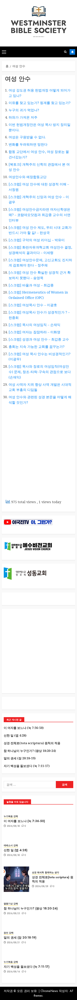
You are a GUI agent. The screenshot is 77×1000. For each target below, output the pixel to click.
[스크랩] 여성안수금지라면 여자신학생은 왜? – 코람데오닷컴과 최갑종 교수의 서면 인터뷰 (39, 214)
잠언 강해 (8, 932)
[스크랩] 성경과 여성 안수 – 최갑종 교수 (39, 339)
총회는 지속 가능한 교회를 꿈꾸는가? (36, 346)
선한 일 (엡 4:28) (15, 735)
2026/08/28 (41, 886)
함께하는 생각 (52, 872)
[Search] (65, 51)
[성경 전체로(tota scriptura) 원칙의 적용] (16, 879)
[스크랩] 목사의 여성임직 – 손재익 (34, 324)
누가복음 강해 (11, 816)
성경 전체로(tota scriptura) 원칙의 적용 (32, 743)
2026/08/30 (13, 826)
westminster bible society (39, 27)
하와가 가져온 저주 (23, 117)
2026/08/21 (13, 942)
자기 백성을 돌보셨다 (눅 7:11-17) (27, 766)
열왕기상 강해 (11, 903)
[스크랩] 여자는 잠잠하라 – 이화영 (34, 332)
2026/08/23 (13, 913)
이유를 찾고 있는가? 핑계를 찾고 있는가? (39, 102)
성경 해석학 (38, 872)
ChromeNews (49, 991)
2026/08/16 (13, 971)
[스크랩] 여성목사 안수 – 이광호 (33, 305)
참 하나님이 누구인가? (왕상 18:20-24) (30, 751)
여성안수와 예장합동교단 (28, 177)
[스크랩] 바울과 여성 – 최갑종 (31, 285)
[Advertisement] (38, 456)
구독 (72, 52)
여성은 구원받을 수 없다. (27, 137)
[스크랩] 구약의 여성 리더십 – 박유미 (37, 240)
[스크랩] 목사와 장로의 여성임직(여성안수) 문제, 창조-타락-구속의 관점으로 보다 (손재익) (40, 371)
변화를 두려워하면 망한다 (28, 144)
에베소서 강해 (11, 845)
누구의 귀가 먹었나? (24, 110)
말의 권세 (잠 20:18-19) (20, 758)
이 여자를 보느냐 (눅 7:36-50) (24, 728)
